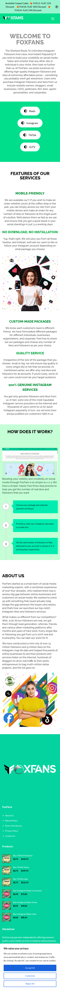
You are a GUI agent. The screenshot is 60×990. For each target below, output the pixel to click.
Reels (32, 111)
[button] (52, 18)
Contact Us (10, 836)
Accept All (30, 968)
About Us (9, 815)
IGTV (32, 147)
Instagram (32, 123)
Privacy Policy (11, 831)
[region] (30, 967)
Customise (30, 976)
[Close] (57, 7)
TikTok (32, 135)
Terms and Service (13, 825)
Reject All (30, 983)
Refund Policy (11, 820)
